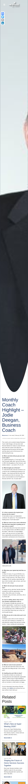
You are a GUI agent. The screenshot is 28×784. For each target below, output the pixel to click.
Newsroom (5, 435)
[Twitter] (2, 16)
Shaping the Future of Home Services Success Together (14, 763)
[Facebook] (2, 13)
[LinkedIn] (2, 23)
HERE (11, 688)
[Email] (2, 19)
